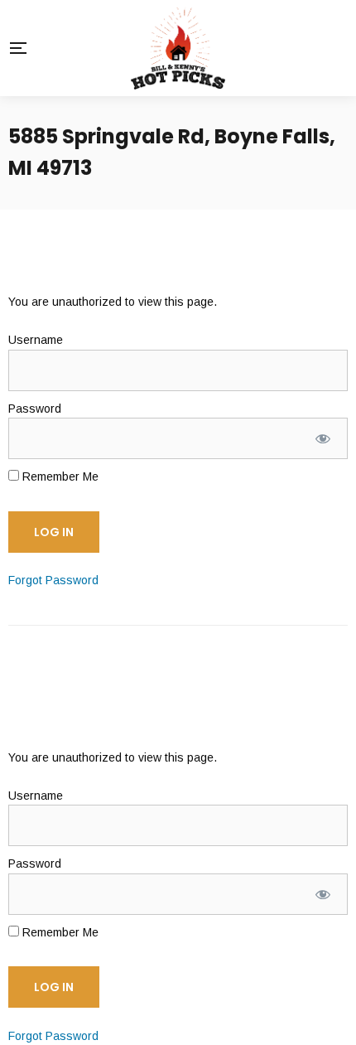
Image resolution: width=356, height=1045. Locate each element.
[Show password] (323, 438)
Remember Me (59, 476)
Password (34, 408)
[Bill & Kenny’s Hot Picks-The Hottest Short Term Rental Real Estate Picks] (178, 48)
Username (35, 339)
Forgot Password (53, 580)
